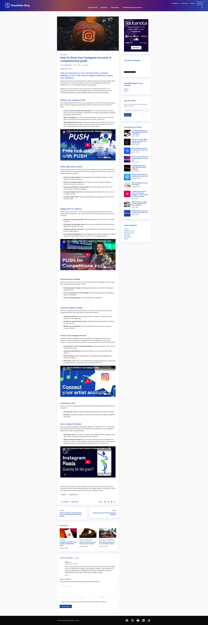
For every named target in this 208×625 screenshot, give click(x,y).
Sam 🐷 (70, 69)
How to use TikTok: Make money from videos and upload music (139, 141)
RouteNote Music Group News (132, 7)
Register (200, 3)
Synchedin (127, 234)
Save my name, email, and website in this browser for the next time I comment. (83, 601)
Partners (192, 3)
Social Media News (110, 540)
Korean (126, 91)
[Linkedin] (111, 501)
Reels (108, 187)
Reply (66, 575)
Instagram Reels (73, 494)
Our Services (185, 3)
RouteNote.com (175, 3)
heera (66, 562)
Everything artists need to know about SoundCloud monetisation (140, 132)
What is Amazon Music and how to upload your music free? (140, 158)
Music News (115, 7)
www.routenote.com (102, 443)
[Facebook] (105, 501)
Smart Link (87, 362)
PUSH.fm (99, 362)
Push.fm (126, 229)
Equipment (103, 7)
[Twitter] (108, 501)
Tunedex (126, 238)
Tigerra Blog (127, 236)
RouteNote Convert (129, 231)
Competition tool (89, 236)
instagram (63, 494)
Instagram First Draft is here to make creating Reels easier (68, 543)
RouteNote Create (129, 233)
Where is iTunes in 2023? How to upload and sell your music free (139, 203)
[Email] (115, 501)
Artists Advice (63, 54)
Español (126, 89)
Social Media (62, 540)
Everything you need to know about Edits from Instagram (139, 167)
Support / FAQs (93, 7)
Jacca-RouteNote (67, 65)
